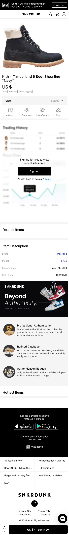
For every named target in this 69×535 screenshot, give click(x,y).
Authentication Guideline (52, 460)
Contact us (44, 514)
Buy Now (38, 529)
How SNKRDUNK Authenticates (19, 468)
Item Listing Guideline (50, 475)
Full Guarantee (46, 468)
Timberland (61, 253)
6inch (64, 261)
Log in (48, 178)
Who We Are (24, 514)
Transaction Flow (13, 460)
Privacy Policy (45, 511)
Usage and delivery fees (17, 475)
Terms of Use (24, 511)
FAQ (6, 482)
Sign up (34, 171)
